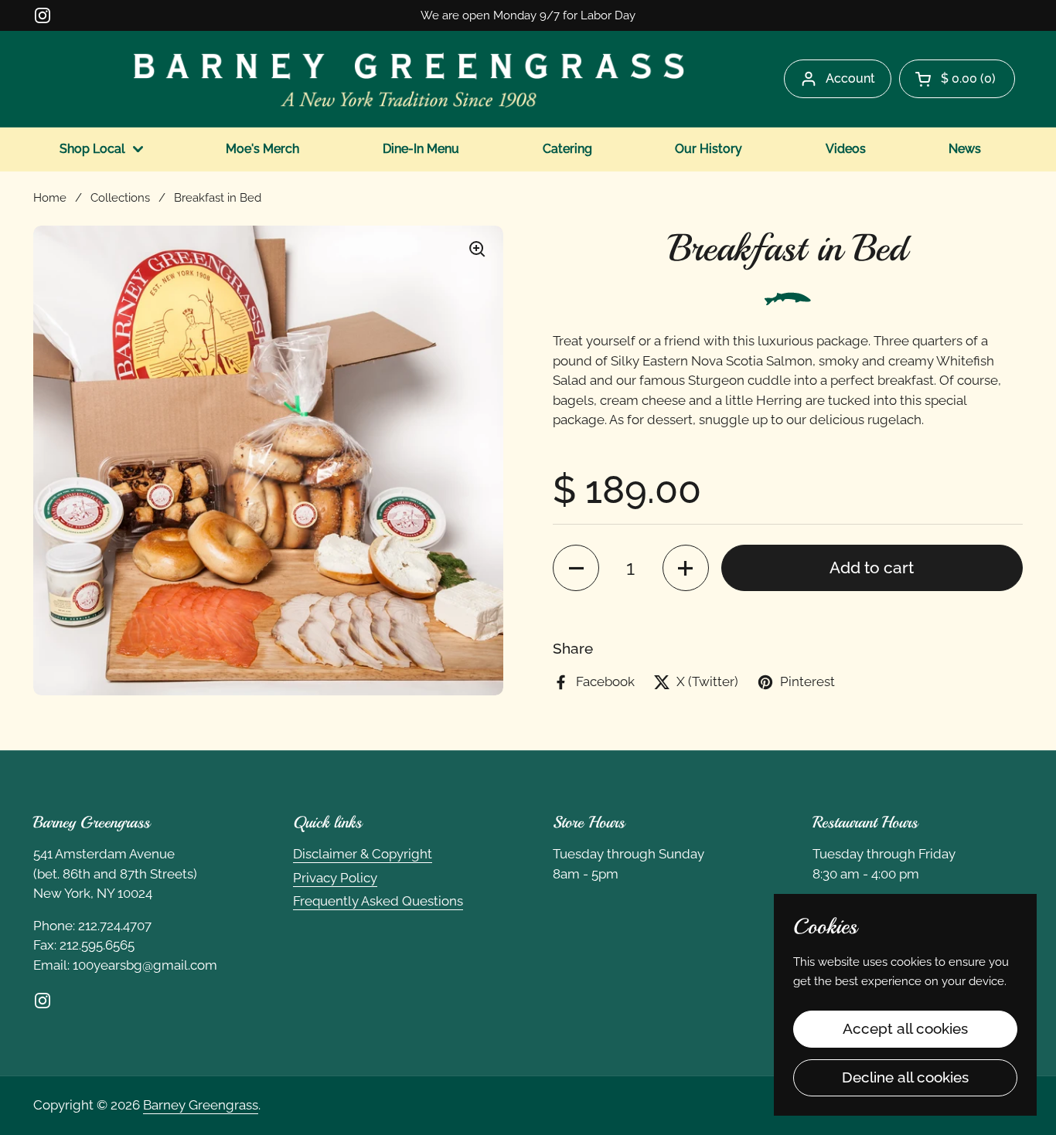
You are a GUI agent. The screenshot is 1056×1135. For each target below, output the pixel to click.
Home (49, 197)
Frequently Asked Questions (378, 901)
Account (850, 78)
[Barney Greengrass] (409, 79)
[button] (957, 78)
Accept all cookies (905, 1028)
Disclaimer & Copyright (362, 853)
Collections (120, 197)
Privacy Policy (335, 877)
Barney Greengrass (200, 1105)
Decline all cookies (905, 1077)
